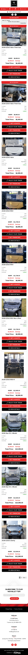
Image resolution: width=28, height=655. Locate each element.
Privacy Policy (9, 609)
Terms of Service (18, 609)
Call (9, 9)
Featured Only (23, 23)
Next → (24, 577)
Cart (15, 9)
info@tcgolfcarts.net (14, 631)
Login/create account (14, 11)
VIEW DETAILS (15, 77)
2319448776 (14, 629)
